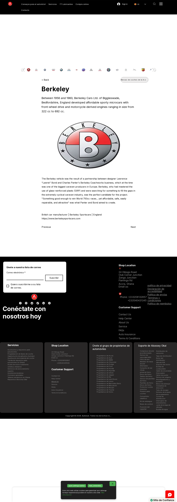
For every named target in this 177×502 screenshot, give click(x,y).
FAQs (53, 387)
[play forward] (154, 70)
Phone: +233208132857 (60, 360)
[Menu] (161, 4)
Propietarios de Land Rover (107, 379)
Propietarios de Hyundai (106, 371)
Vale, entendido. (95, 486)
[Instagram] (26, 303)
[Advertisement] (88, 460)
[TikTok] (37, 303)
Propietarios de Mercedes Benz (109, 383)
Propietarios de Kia (104, 377)
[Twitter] (31, 303)
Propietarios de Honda (105, 369)
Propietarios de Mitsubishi (107, 386)
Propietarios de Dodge (105, 364)
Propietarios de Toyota (105, 390)
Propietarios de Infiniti (105, 373)
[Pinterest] (49, 303)
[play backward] (23, 70)
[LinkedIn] (43, 303)
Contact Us (55, 376)
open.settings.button (77, 486)
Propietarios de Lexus (105, 381)
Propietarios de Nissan (105, 388)
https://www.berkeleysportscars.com (61, 218)
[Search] (154, 4)
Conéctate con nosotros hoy (24, 312)
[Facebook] (20, 303)
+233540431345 (63, 363)
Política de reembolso (159, 303)
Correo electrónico (15, 272)
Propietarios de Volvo (105, 392)
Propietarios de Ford (104, 366)
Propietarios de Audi (104, 358)
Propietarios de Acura (105, 356)
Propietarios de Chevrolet (106, 362)
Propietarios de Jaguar (105, 375)
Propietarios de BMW (105, 360)
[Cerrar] (113, 483)
